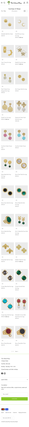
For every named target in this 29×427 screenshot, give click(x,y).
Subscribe (14, 399)
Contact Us (15, 412)
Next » (16, 351)
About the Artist (8, 412)
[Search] (5, 2)
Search (2, 412)
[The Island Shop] (14, 3)
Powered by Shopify (14, 421)
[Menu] (1, 2)
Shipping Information (22, 412)
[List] (27, 11)
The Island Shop (7, 421)
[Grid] (25, 11)
